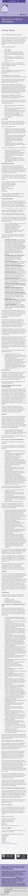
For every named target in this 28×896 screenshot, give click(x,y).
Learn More (6, 892)
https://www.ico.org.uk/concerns (9, 843)
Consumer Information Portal (11, 587)
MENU (24, 14)
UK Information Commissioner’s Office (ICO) (15, 208)
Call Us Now (9, 856)
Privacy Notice (22, 29)
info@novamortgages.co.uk (19, 869)
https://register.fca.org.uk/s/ (8, 877)
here (16, 368)
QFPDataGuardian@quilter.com (9, 172)
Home (16, 29)
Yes (7, 894)
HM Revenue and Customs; (11, 728)
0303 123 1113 (6, 842)
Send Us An (23, 857)
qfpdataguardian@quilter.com (12, 825)
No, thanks (3, 894)
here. (13, 437)
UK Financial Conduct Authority (18, 725)
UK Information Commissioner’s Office (14, 727)
